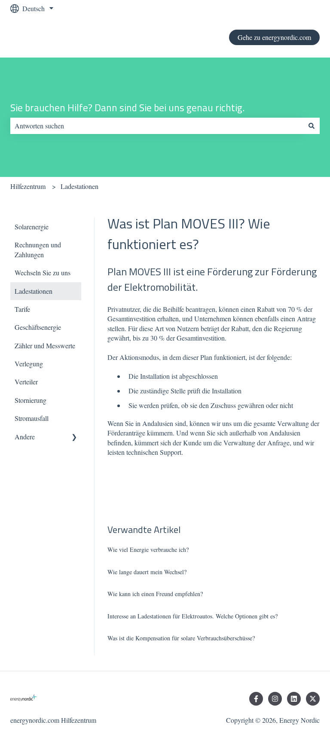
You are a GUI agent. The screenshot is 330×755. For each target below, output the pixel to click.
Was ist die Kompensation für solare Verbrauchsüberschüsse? (181, 638)
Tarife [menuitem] (22, 309)
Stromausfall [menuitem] (32, 418)
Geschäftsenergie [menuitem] (38, 327)
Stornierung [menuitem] (30, 400)
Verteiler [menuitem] (26, 381)
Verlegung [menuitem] (29, 363)
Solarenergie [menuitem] (32, 226)
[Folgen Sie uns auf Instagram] (275, 699)
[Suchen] (311, 126)
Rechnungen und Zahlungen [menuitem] (38, 249)
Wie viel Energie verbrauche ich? (148, 549)
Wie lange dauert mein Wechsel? (146, 572)
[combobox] (156, 126)
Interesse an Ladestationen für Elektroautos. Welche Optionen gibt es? (192, 616)
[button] (74, 437)
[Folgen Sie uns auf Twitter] (313, 699)
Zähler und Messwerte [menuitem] (45, 345)
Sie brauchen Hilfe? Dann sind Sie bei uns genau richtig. (127, 107)
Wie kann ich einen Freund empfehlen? (155, 594)
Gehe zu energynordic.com (274, 37)
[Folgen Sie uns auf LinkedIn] (294, 699)
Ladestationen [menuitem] (33, 290)
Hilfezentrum (28, 186)
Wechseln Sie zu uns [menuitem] (42, 272)
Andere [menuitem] (25, 436)
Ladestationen (79, 186)
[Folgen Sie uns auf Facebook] (256, 699)
